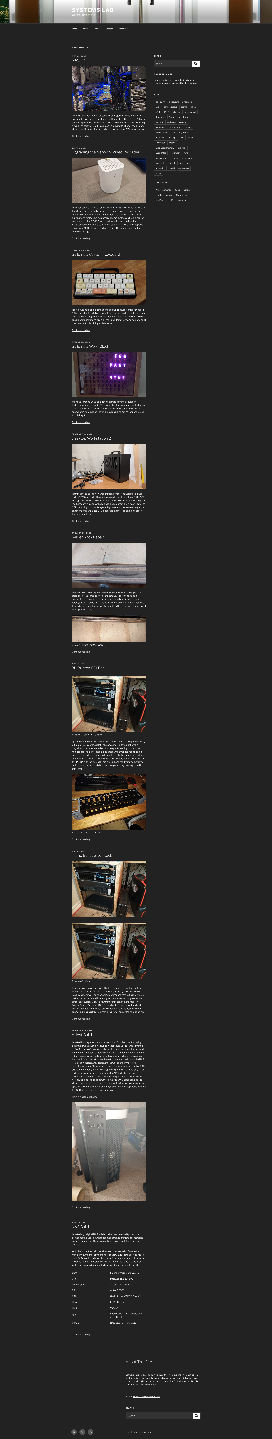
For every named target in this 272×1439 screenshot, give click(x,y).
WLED (159, 173)
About (85, 28)
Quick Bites (161, 153)
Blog (96, 28)
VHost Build (82, 1035)
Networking (181, 195)
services (174, 158)
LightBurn (183, 132)
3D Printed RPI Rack (89, 668)
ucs (181, 163)
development (190, 112)
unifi (189, 163)
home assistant (175, 127)
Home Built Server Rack (92, 855)
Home (74, 28)
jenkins (188, 127)
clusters (176, 112)
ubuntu (173, 163)
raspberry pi (161, 158)
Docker (172, 117)
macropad (160, 137)
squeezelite (161, 163)
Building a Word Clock (90, 346)
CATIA (166, 112)
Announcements (163, 190)
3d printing (160, 102)
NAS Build (80, 1227)
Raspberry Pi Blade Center (102, 741)
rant (186, 153)
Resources (123, 28)
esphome (171, 122)
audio (158, 107)
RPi (171, 200)
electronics (184, 117)
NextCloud (160, 142)
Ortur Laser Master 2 (165, 148)
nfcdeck (173, 142)
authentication (170, 107)
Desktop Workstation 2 (91, 438)
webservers (183, 168)
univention (160, 168)
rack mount (175, 153)
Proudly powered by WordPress (140, 1432)
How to (159, 195)
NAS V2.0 (80, 60)
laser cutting (161, 132)
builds (193, 107)
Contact (109, 28)
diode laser (160, 117)
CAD (158, 112)
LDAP (173, 132)
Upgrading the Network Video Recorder (105, 152)
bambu (184, 107)
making (172, 137)
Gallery (187, 190)
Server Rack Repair (88, 537)
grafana (182, 122)
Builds (177, 190)
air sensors (187, 102)
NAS (181, 137)
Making (169, 195)
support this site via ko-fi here (146, 1396)
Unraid (172, 168)
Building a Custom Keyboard (96, 254)
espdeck (159, 122)
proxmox (182, 148)
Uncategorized (183, 200)
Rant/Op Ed (161, 200)
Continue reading (81, 136)
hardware (160, 127)
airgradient (174, 102)
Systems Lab (93, 10)
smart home (186, 158)
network (191, 137)
